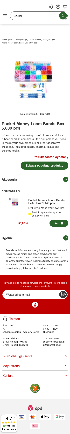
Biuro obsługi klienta (17, 356)
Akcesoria (9, 179)
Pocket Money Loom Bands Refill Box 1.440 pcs (46, 201)
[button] (33, 79)
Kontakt (8, 375)
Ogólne (7, 237)
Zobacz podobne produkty (44, 165)
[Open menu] (5, 16)
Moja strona (11, 365)
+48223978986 (51, 338)
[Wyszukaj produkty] (63, 15)
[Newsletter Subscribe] (63, 294)
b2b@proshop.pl (52, 344)
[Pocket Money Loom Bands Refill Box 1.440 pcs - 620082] (14, 202)
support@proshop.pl (54, 341)
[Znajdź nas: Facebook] (35, 304)
